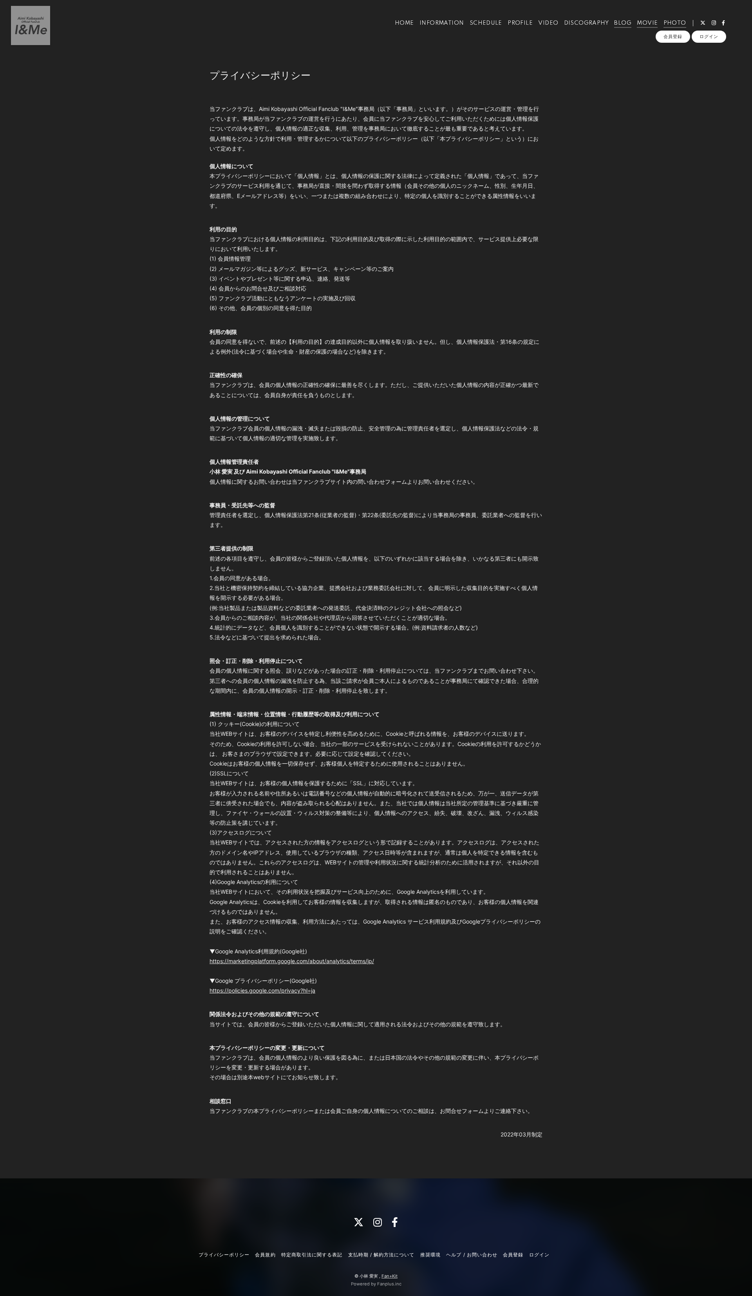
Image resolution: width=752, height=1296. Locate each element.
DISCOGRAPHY (586, 23)
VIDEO (548, 23)
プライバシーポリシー (224, 1255)
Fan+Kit (389, 1276)
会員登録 (672, 36)
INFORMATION (441, 23)
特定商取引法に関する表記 (311, 1255)
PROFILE (520, 23)
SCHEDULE (486, 23)
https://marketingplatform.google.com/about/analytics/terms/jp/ (292, 961)
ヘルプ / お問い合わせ (471, 1255)
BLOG (622, 23)
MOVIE (647, 23)
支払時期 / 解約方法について (381, 1255)
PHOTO (674, 23)
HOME (404, 23)
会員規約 (265, 1255)
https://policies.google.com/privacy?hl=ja (262, 990)
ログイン (709, 36)
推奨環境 (430, 1255)
